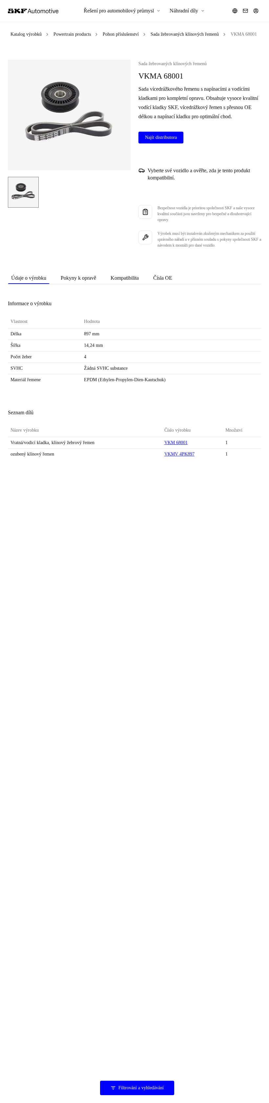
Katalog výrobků (26, 34)
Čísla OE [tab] (162, 278)
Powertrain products (72, 34)
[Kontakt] (245, 11)
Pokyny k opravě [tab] (78, 278)
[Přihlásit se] (256, 11)
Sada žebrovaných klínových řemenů (185, 34)
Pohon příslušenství (121, 34)
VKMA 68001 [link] (244, 34)
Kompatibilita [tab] (125, 278)
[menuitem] (122, 11)
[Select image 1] (23, 192)
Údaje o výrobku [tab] (28, 278)
